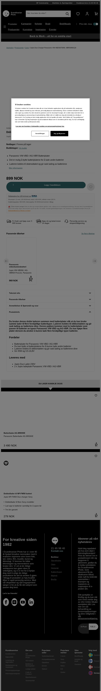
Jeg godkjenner (59, 133)
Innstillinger (40, 133)
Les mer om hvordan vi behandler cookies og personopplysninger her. (40, 126)
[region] (50, 119)
